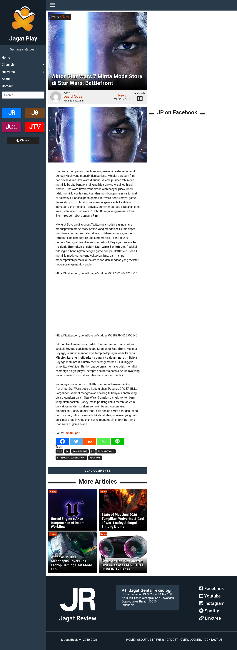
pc (92, 451)
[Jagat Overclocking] (11, 130)
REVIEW (159, 639)
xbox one (95, 457)
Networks (8, 72)
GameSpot (72, 433)
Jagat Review (77, 618)
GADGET (172, 639)
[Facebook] (62, 441)
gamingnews (80, 451)
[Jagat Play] (77, 613)
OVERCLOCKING (191, 639)
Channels (8, 64)
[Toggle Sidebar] (53, 5)
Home (6, 57)
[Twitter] (76, 441)
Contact (7, 86)
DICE (59, 451)
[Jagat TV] (34, 130)
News (65, 16)
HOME (130, 639)
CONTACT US (213, 639)
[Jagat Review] (11, 116)
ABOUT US (144, 639)
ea (67, 451)
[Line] (117, 441)
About (6, 79)
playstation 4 (106, 451)
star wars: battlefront (71, 457)
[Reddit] (89, 441)
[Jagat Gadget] (34, 116)
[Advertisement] (111, 304)
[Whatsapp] (103, 441)
